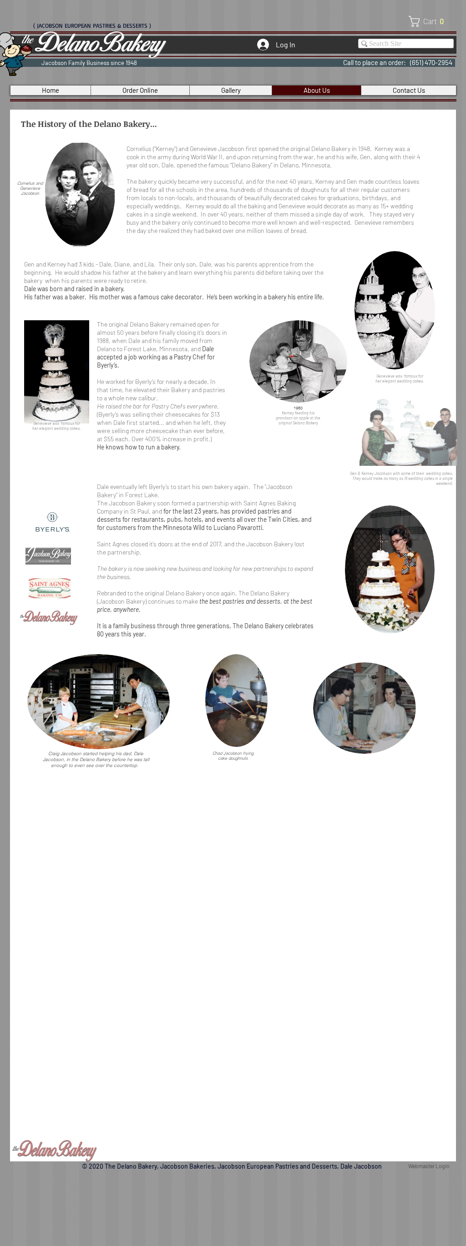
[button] (429, 21)
